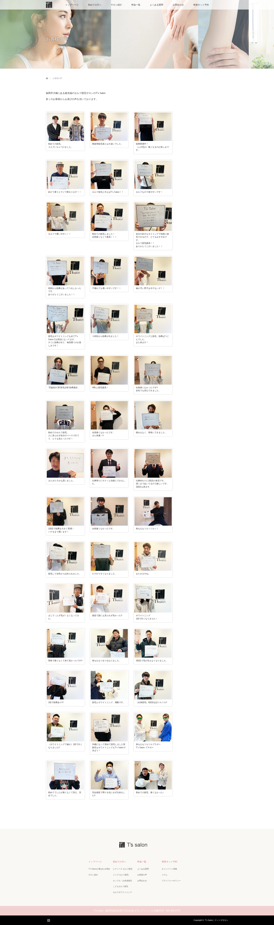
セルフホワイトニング (122, 892)
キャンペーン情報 (169, 869)
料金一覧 (135, 4)
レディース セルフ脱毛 (122, 869)
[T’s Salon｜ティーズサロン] (137, 845)
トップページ (71, 4)
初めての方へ (94, 4)
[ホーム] (47, 74)
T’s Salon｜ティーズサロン (216, 920)
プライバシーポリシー (171, 881)
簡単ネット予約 (201, 4)
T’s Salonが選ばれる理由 (99, 869)
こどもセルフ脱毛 (120, 886)
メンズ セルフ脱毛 (121, 875)
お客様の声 (142, 875)
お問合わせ (178, 4)
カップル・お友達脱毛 (122, 881)
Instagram (48, 919)
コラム (164, 875)
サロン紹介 (116, 4)
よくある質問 (156, 4)
